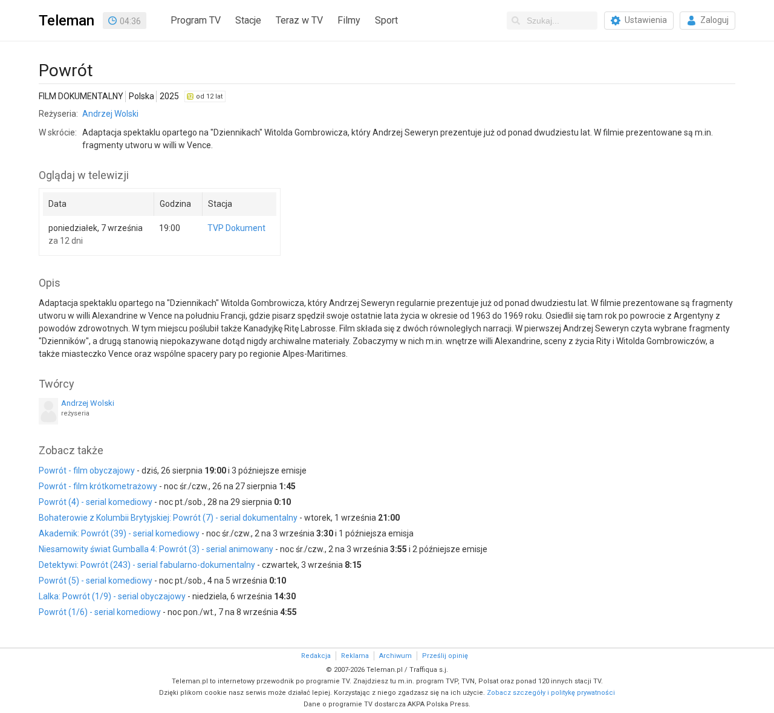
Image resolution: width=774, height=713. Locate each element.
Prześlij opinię (445, 656)
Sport (386, 20)
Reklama (355, 656)
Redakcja (316, 656)
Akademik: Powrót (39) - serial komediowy (119, 533)
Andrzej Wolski (110, 114)
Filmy (348, 20)
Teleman (66, 20)
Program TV (196, 20)
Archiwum (395, 656)
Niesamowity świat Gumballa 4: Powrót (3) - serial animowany (156, 549)
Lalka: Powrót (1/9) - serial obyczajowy (112, 596)
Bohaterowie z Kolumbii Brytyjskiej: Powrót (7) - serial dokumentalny (168, 518)
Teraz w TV (299, 20)
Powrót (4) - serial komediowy (95, 502)
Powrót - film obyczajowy (87, 470)
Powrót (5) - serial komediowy (95, 580)
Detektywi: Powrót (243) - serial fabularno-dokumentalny (147, 565)
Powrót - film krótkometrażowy (98, 486)
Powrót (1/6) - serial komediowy (100, 612)
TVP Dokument (236, 228)
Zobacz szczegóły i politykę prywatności (551, 693)
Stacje (248, 20)
